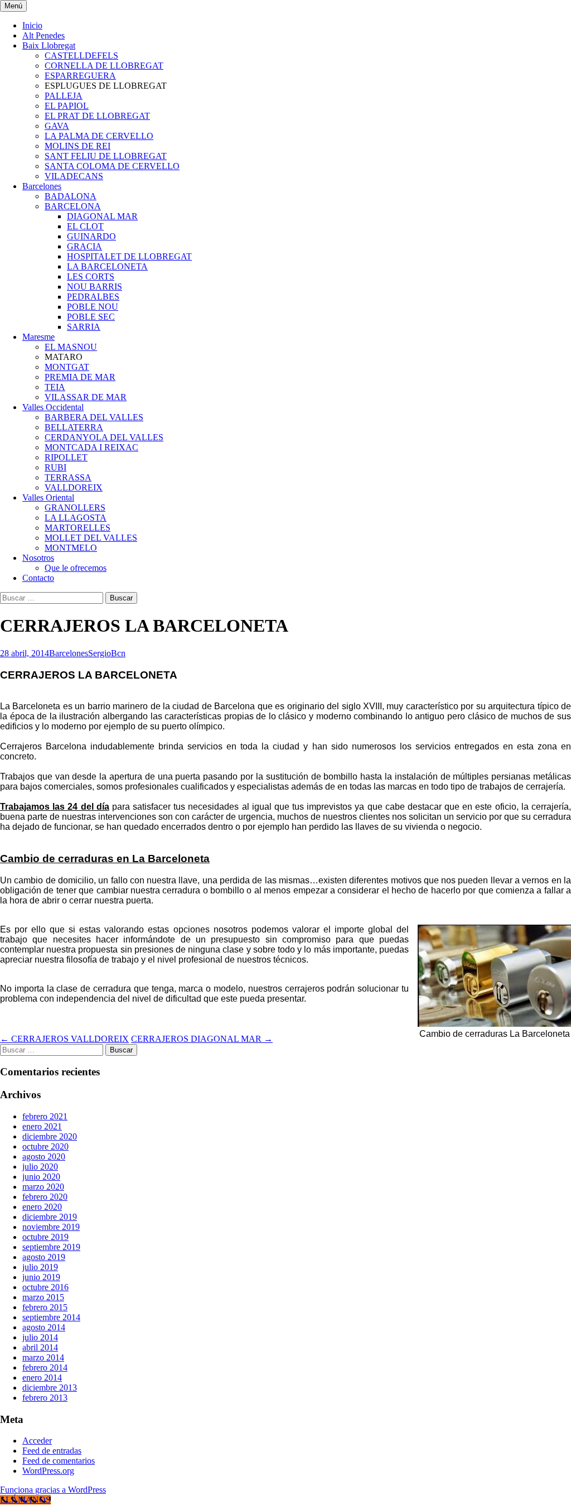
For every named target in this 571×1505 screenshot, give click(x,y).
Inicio (32, 25)
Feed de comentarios (58, 1460)
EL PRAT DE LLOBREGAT (97, 116)
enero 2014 (42, 1377)
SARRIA (83, 326)
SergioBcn (106, 653)
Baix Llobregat (48, 45)
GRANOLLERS (75, 507)
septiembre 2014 (51, 1317)
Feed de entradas (51, 1450)
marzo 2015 (43, 1297)
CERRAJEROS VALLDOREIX (64, 1039)
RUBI (55, 467)
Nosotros (38, 557)
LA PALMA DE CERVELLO (99, 136)
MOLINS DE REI (77, 146)
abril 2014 (40, 1347)
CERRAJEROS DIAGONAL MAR (202, 1039)
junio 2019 (41, 1277)
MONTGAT (67, 367)
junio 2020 (41, 1176)
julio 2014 (40, 1337)
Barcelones (41, 186)
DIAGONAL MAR (102, 216)
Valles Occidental (53, 407)
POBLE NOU (92, 306)
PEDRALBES (93, 296)
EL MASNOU (71, 347)
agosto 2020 (43, 1156)
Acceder (37, 1440)
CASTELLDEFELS (81, 55)
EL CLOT (85, 226)
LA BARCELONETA (107, 266)
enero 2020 (42, 1206)
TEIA (55, 387)
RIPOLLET (66, 457)
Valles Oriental (48, 497)
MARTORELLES (77, 527)
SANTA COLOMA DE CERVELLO (112, 166)
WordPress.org (48, 1470)
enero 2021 (42, 1126)
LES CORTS (90, 276)
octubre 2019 (45, 1237)
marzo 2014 (43, 1357)
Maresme (38, 337)
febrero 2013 (44, 1397)
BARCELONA (73, 206)
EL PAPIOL (67, 105)
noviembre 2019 (51, 1227)
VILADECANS (74, 176)
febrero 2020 (44, 1196)
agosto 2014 (43, 1327)
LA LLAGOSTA (76, 517)
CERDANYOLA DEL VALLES (104, 437)
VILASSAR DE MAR (86, 397)
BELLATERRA (74, 427)
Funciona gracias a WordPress (53, 1489)
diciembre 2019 (49, 1217)
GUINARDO (91, 236)
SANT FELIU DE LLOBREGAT (106, 156)
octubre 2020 (45, 1146)
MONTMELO (71, 547)
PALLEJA (64, 95)
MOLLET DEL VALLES (91, 537)
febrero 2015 (44, 1307)
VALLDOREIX (74, 487)
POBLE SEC (91, 316)
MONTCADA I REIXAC (91, 447)
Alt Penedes (43, 35)
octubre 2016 (45, 1287)
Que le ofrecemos (76, 568)
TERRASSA (68, 477)
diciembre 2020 (49, 1136)
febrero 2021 (44, 1116)
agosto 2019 (43, 1257)
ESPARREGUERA (80, 75)
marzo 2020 (43, 1186)
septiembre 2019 (51, 1247)
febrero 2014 (44, 1367)
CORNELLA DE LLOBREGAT (104, 65)
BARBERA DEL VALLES (94, 417)
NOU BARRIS (94, 286)
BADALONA (70, 196)
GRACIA (84, 246)
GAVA (57, 126)
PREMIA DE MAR (80, 377)
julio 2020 (40, 1166)
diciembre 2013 (49, 1387)
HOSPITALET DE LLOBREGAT (129, 256)
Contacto (38, 578)
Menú (13, 6)
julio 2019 (40, 1267)
